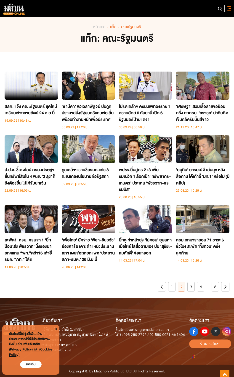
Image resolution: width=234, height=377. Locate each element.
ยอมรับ (31, 364)
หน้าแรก (99, 27)
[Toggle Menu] (228, 8)
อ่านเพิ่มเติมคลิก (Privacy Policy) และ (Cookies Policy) (30, 349)
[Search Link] (220, 9)
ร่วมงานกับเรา (210, 343)
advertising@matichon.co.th (147, 329)
